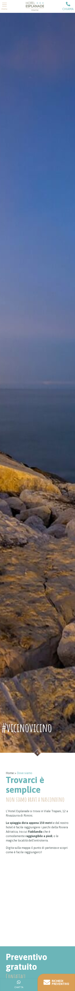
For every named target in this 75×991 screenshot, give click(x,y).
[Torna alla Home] (35, 6)
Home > (11, 773)
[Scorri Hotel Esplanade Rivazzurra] (37, 752)
